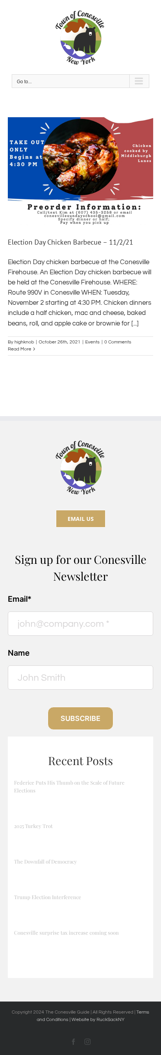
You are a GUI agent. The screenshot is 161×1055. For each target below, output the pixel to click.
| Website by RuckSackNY (97, 1019)
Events (92, 342)
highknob (24, 342)
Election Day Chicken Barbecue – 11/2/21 (70, 242)
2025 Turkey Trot (33, 826)
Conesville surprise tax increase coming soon (66, 932)
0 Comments (117, 342)
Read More (19, 349)
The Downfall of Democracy (45, 861)
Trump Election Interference (47, 897)
